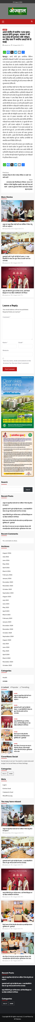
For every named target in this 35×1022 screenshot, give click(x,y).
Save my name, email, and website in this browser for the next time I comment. (17, 362)
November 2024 (8, 629)
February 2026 (7, 575)
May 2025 (6, 607)
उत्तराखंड (5, 29)
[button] (3, 21)
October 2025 (7, 589)
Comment (6, 317)
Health (5, 677)
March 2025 (6, 614)
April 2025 (6, 611)
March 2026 (6, 571)
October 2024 (7, 633)
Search (4, 482)
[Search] (32, 21)
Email (20, 342)
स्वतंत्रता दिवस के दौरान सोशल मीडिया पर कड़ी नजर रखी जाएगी (17, 175)
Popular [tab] (14, 687)
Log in (5, 785)
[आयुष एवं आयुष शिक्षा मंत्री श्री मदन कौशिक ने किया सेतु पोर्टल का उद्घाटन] (17, 211)
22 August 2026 (17, 228)
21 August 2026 (16, 928)
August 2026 (7, 553)
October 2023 (7, 665)
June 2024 (6, 647)
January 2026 (7, 578)
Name (5, 342)
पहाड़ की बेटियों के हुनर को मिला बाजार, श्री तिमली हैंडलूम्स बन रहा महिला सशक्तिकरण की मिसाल (17, 516)
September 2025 (8, 593)
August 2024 (7, 640)
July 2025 (6, 600)
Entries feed (7, 788)
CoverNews (27, 1016)
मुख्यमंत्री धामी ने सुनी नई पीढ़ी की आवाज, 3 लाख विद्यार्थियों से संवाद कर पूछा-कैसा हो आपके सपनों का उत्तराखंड (16, 259)
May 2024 (6, 651)
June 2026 (6, 560)
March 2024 (6, 658)
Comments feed (8, 792)
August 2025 (7, 596)
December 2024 (8, 625)
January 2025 (7, 622)
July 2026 (6, 557)
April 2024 (6, 654)
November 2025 (8, 585)
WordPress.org (7, 796)
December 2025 (8, 582)
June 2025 (6, 604)
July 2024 (6, 643)
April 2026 (6, 567)
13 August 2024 (17, 45)
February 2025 (7, 618)
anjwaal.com (7, 45)
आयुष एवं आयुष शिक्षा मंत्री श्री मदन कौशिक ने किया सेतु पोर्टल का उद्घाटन (17, 504)
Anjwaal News (7, 228)
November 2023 (8, 662)
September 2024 (8, 636)
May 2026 (6, 564)
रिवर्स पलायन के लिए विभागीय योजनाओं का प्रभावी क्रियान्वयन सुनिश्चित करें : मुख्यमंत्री (17, 521)
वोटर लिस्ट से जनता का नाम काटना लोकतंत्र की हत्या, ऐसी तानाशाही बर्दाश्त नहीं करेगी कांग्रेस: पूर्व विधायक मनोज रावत (17, 527)
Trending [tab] (25, 687)
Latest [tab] (6, 687)
